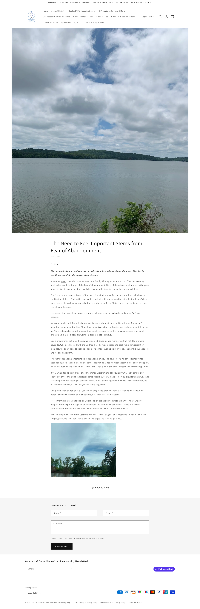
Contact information (135, 603)
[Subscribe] (71, 569)
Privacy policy (92, 603)
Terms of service (105, 603)
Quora (88, 400)
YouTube (136, 313)
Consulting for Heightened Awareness (44, 603)
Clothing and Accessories (92, 414)
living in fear (110, 289)
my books (116, 313)
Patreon (116, 400)
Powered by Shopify (65, 603)
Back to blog (102, 487)
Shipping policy (119, 603)
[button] (160, 17)
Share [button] (55, 264)
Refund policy (79, 603)
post (63, 281)
